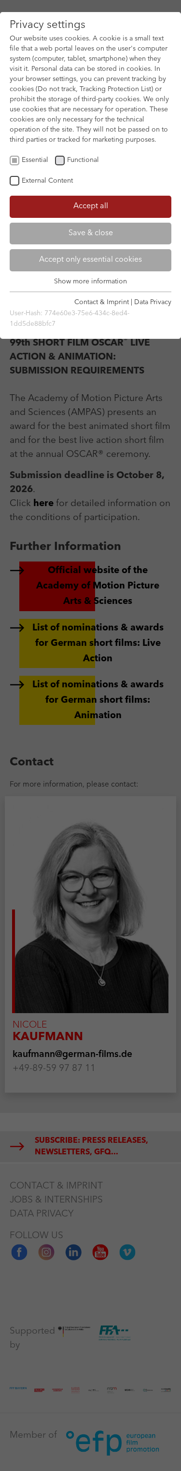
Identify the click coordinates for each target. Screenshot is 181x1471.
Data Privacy (152, 302)
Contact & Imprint (101, 302)
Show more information (90, 281)
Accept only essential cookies (90, 260)
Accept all (90, 206)
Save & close (91, 233)
